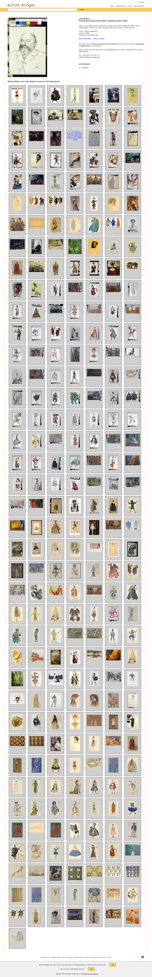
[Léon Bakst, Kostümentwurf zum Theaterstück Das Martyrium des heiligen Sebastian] (94, 923)
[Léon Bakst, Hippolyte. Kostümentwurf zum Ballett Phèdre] (94, 686)
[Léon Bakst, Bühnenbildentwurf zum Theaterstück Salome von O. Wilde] (94, 400)
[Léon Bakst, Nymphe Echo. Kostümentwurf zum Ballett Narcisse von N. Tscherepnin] (132, 556)
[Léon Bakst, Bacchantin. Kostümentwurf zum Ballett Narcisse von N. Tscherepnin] (133, 340)
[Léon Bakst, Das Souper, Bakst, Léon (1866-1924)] (94, 102)
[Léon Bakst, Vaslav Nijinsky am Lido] (17, 772)
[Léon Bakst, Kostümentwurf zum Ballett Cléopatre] (55, 340)
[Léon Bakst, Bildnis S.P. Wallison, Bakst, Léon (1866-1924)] (75, 210)
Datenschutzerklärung (90, 974)
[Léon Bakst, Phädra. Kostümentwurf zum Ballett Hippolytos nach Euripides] (132, 729)
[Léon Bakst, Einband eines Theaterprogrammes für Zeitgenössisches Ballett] (55, 513)
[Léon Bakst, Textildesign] (75, 880)
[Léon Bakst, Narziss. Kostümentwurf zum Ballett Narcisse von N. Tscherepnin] (132, 356)
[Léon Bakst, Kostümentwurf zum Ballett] (75, 772)
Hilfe (104, 957)
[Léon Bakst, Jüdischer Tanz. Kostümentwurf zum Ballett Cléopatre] (94, 448)
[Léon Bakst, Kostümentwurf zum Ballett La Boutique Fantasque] (133, 815)
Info (109, 957)
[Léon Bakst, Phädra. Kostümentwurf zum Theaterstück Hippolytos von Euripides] (132, 530)
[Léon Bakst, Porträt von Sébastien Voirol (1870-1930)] (55, 902)
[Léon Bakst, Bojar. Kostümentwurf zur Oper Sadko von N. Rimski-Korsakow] (133, 772)
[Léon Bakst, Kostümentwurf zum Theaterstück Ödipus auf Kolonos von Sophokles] (17, 837)
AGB (64, 957)
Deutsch (133, 2)
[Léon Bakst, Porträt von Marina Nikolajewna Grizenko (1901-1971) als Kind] (56, 750)
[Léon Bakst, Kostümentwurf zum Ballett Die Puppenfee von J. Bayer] (133, 253)
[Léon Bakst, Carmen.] (17, 297)
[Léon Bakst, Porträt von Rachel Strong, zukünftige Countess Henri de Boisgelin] (94, 534)
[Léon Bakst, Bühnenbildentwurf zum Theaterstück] (75, 919)
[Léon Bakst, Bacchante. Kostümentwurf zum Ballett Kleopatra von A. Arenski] (17, 794)
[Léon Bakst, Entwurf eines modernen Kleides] (36, 426)
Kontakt (86, 957)
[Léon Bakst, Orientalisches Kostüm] (55, 275)
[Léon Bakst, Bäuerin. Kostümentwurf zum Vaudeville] (113, 858)
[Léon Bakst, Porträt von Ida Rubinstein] (56, 469)
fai (80, 68)
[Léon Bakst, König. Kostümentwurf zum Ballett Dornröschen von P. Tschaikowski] (75, 513)
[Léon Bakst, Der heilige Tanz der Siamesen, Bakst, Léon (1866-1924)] (17, 249)
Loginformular (112, 50)
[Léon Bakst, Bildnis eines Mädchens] (36, 729)
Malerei (85, 68)
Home (112, 6)
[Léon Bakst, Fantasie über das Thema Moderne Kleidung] (17, 469)
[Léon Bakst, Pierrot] (36, 858)
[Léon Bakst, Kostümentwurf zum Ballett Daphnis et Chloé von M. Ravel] (36, 405)
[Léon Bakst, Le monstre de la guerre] (75, 638)
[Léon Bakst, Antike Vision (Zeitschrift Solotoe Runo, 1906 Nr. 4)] (55, 684)
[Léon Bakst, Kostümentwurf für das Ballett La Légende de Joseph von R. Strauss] (36, 448)
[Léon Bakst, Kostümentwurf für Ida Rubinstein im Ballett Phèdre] (133, 664)
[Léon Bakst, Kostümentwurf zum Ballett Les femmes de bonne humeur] (36, 707)
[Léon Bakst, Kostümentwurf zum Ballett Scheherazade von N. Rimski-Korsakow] (17, 318)
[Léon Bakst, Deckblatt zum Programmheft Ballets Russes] (55, 578)
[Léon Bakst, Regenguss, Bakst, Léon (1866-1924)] (113, 102)
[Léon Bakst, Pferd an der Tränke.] (132, 269)
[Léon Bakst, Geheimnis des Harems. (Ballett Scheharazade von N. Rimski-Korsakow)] (36, 508)
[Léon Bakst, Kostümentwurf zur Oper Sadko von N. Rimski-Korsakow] (75, 405)
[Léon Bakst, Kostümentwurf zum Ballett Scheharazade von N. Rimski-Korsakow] (17, 642)
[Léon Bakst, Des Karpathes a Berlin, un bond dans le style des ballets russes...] (113, 898)
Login (130, 6)
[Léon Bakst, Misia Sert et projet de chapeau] (55, 923)
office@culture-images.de (89, 57)
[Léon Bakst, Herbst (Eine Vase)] (17, 578)
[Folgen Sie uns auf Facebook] (143, 957)
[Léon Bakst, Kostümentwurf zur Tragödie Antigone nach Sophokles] (55, 837)
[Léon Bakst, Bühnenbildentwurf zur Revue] (94, 638)
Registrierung (139, 6)
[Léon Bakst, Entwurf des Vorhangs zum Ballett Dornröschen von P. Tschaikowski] (113, 772)
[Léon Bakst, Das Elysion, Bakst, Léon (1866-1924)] (75, 253)
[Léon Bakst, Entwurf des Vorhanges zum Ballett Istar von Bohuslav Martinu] (36, 772)
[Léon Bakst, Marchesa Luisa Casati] (132, 923)
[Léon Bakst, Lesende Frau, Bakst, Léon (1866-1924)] (17, 145)
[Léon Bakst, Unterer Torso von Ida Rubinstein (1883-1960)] (36, 832)
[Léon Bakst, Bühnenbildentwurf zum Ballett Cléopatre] (94, 313)
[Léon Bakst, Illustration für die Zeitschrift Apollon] (56, 880)
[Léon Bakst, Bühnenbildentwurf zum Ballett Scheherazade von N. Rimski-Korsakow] (36, 271)
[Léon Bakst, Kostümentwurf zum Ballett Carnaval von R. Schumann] (75, 534)
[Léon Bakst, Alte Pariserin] (56, 729)
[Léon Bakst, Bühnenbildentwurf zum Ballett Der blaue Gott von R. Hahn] (132, 465)
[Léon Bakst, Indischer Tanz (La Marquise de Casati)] (75, 469)
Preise (69, 957)
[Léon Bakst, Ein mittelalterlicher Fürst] (133, 750)
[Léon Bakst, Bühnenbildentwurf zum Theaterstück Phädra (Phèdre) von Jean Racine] (55, 313)
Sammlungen (56, 957)
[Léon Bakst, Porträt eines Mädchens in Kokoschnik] (55, 556)
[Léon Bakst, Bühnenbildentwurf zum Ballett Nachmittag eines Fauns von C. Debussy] (113, 443)
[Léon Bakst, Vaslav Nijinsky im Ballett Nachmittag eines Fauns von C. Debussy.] (113, 621)
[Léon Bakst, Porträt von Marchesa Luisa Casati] (94, 902)
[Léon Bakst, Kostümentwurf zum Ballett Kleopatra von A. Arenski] (132, 578)
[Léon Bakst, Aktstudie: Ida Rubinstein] (17, 877)
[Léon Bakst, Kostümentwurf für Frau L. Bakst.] (94, 275)
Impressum (78, 957)
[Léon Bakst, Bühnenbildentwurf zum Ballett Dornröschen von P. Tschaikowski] (17, 595)
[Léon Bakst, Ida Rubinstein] (113, 513)
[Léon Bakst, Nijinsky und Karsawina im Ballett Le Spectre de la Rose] (132, 446)
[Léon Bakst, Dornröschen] (56, 664)
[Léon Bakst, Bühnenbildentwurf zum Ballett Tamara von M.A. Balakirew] (75, 292)
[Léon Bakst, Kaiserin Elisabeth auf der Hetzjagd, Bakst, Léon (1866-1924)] (75, 140)
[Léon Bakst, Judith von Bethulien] (17, 383)
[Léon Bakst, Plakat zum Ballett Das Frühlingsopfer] (17, 102)
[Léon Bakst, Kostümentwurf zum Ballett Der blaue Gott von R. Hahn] (75, 318)
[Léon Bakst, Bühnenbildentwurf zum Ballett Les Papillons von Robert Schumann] (36, 572)
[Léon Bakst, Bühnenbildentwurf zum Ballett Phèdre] (94, 659)
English (141, 2)
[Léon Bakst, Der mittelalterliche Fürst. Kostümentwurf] (17, 275)
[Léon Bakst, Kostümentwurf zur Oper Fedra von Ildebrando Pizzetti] (56, 297)
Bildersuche (120, 6)
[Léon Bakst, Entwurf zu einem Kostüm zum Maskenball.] (36, 297)
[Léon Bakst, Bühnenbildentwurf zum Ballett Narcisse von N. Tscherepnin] (94, 376)
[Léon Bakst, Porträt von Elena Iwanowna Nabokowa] (75, 750)
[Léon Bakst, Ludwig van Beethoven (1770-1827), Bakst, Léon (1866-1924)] (113, 210)
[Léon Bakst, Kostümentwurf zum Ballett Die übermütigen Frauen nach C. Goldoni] (75, 426)
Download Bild (85, 39)
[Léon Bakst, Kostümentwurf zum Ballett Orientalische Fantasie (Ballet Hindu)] (132, 642)
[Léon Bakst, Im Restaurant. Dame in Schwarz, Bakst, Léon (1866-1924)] (132, 210)
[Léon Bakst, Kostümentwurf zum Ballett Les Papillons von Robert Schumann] (94, 426)
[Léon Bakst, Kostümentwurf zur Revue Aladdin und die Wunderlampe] (113, 599)
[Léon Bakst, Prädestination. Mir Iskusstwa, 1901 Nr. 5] (17, 703)
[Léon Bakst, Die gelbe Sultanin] (132, 378)
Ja (113, 965)
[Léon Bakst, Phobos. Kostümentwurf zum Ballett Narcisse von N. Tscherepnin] (17, 426)
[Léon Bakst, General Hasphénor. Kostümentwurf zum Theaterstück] (113, 815)
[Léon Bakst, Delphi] (17, 508)
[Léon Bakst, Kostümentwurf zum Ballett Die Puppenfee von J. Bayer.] (75, 275)
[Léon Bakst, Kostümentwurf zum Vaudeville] (55, 815)
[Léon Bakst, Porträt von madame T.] (17, 405)
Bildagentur (45, 957)
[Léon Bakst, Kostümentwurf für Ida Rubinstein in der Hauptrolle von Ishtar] (75, 102)
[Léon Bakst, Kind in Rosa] (113, 729)
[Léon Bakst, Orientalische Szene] (17, 556)
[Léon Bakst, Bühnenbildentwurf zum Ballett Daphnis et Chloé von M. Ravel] (132, 313)
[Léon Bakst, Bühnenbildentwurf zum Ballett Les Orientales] (94, 726)
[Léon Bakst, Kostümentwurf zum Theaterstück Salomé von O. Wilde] (36, 923)
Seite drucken (98, 39)
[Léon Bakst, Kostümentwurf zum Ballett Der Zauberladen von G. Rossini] (94, 340)
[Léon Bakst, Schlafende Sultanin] (94, 552)
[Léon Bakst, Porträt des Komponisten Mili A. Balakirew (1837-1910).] (36, 102)
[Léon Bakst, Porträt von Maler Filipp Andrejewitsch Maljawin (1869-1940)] (94, 707)
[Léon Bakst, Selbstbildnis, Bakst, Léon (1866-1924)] (36, 124)
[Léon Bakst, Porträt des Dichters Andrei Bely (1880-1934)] (133, 707)
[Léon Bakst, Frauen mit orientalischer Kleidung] (75, 340)
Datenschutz (96, 957)
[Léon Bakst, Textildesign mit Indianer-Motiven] (17, 745)
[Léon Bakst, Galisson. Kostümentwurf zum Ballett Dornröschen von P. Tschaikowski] (56, 426)
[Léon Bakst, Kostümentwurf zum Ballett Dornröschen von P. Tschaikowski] (55, 534)
